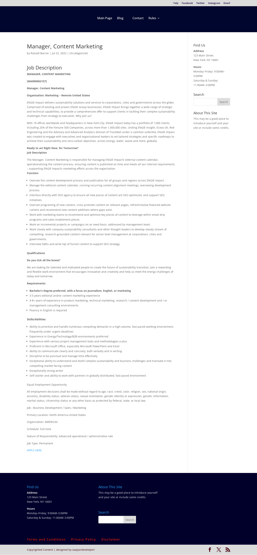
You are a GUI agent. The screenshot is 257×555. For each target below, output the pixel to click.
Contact (138, 18)
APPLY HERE (34, 450)
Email (227, 3)
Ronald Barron (40, 53)
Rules (152, 18)
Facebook (187, 3)
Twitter (200, 3)
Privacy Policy (83, 539)
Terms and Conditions (46, 539)
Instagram (214, 3)
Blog (120, 18)
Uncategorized (78, 53)
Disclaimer (110, 539)
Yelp (175, 3)
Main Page (104, 18)
